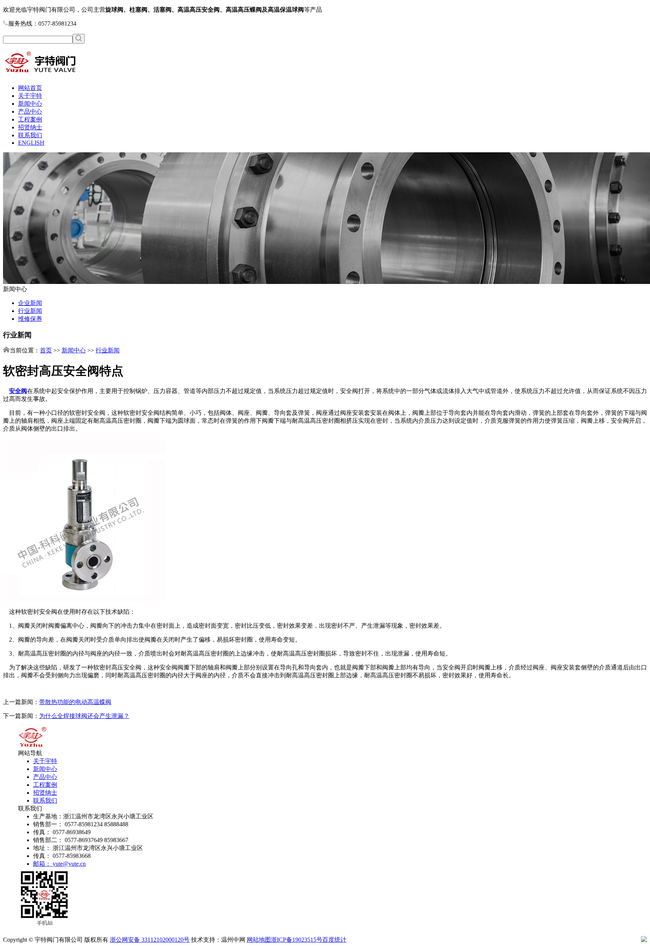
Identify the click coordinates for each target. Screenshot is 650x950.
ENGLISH (31, 143)
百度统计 (334, 939)
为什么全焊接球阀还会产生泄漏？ (84, 716)
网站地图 (259, 939)
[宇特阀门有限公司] (40, 74)
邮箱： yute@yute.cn (59, 863)
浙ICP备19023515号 (296, 939)
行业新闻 (30, 311)
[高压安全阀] (84, 598)
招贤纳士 (30, 127)
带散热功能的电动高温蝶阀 (75, 702)
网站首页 (30, 88)
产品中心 (30, 111)
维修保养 (30, 319)
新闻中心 (30, 103)
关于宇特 (30, 96)
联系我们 (30, 135)
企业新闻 (30, 303)
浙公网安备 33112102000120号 (150, 939)
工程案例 (30, 119)
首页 (46, 350)
